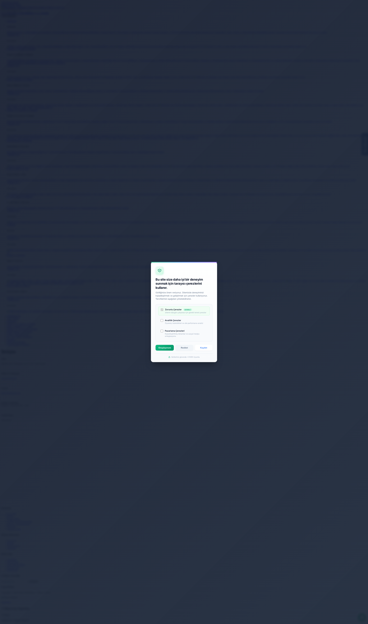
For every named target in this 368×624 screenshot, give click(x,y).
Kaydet (203, 348)
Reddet (184, 348)
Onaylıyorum (164, 348)
